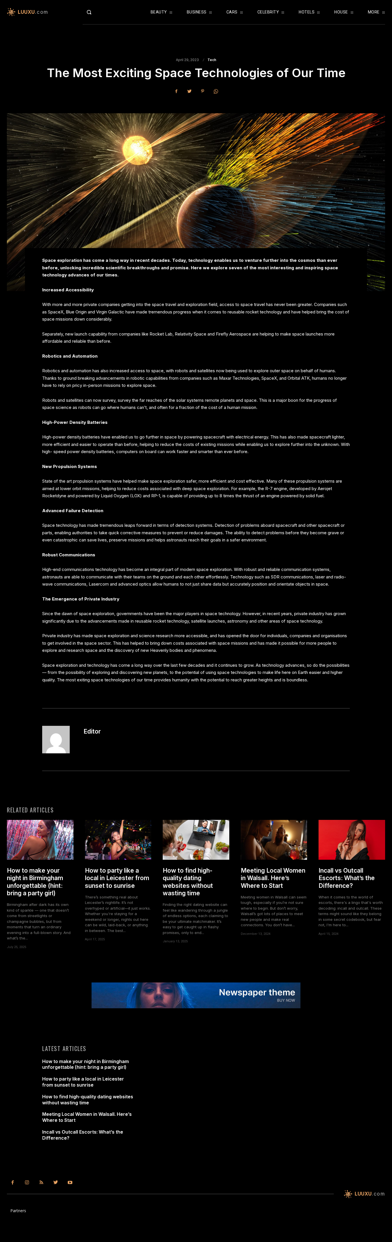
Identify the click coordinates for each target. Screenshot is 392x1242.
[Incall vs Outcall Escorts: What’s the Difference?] (352, 840)
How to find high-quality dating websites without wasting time (188, 882)
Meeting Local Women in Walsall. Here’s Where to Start (273, 878)
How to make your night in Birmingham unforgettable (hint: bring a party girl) (35, 882)
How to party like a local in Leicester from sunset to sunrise (117, 878)
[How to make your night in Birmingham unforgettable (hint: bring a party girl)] (40, 840)
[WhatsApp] (216, 91)
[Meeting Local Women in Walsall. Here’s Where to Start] (274, 840)
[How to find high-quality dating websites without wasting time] (196, 840)
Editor (92, 731)
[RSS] (41, 1182)
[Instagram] (27, 1182)
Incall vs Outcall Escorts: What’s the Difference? (347, 878)
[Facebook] (176, 91)
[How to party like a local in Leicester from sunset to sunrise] (118, 840)
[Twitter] (189, 91)
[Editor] (59, 739)
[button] (100, 12)
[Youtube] (70, 1182)
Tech (211, 60)
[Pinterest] (202, 91)
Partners (18, 1210)
